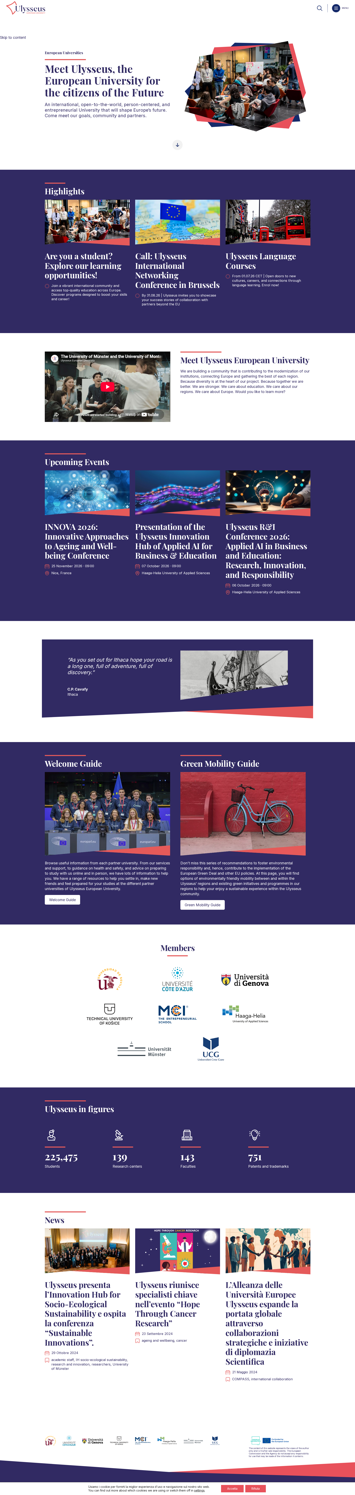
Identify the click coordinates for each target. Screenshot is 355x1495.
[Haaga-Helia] (170, 1443)
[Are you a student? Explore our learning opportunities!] (87, 223)
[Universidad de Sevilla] (54, 1443)
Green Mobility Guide (202, 905)
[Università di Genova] (96, 1443)
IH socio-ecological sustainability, (102, 1360)
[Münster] (196, 1443)
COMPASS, (241, 1379)
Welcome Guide (62, 900)
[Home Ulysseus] (25, 8)
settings (199, 1490)
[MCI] (146, 1443)
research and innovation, (71, 1364)
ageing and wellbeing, (159, 1340)
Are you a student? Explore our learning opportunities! (83, 265)
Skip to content (13, 37)
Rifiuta (255, 1488)
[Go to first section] (177, 145)
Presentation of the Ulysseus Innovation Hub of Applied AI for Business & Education (176, 541)
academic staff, (63, 1360)
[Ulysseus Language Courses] (268, 223)
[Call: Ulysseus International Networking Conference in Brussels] (177, 223)
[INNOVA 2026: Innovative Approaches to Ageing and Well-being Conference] (87, 494)
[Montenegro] (218, 1443)
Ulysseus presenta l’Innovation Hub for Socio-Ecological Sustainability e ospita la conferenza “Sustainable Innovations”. (85, 1313)
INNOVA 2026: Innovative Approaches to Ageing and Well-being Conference (87, 541)
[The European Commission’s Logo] (273, 1444)
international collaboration (272, 1379)
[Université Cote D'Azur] (72, 1443)
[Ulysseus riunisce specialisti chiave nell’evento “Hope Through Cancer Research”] (177, 1252)
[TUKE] (122, 1443)
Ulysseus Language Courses (261, 260)
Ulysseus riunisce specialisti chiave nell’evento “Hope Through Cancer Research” (167, 1303)
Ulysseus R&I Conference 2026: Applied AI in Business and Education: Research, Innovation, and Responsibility (266, 550)
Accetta (232, 1488)
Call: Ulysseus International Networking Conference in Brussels (177, 270)
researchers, (102, 1364)
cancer (181, 1340)
